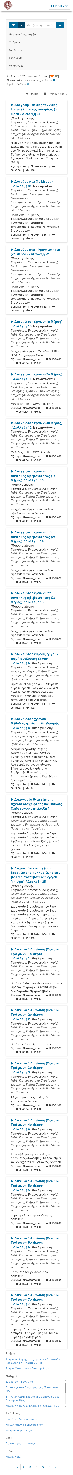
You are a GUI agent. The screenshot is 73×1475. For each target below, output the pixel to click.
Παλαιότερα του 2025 (22, 1443)
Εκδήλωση (16, 58)
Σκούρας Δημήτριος (19, 1430)
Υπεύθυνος (16, 66)
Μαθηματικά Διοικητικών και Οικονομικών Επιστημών (32, 1407)
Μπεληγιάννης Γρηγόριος (24, 1424)
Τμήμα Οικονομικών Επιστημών (28, 1368)
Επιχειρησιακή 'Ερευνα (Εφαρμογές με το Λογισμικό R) (32, 1398)
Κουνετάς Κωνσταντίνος (23, 1419)
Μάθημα (15, 50)
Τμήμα (13, 42)
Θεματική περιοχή (21, 34)
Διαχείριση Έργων (19, 1381)
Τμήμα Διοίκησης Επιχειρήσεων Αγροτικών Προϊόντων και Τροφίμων (33, 1361)
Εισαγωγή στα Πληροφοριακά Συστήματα (32, 1389)
